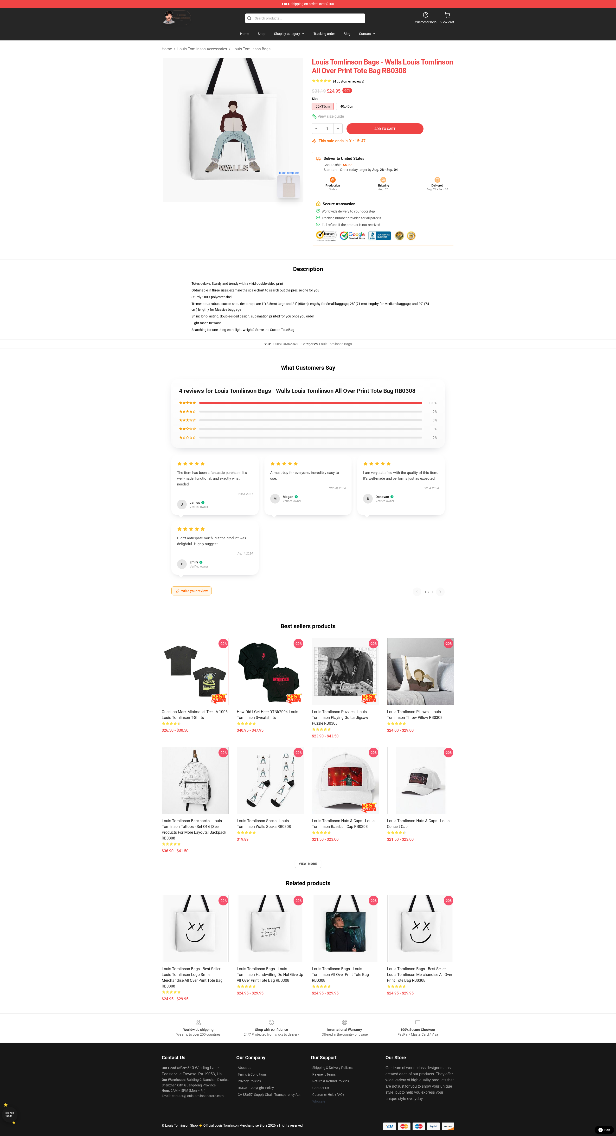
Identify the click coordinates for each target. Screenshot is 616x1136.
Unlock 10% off (10, 1114)
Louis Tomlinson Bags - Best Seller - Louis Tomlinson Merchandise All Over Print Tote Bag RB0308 (419, 975)
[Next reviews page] (440, 591)
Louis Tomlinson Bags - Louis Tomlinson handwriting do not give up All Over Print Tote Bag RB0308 (270, 975)
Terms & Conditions (252, 1074)
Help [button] (607, 1130)
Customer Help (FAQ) (328, 1095)
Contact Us (320, 1088)
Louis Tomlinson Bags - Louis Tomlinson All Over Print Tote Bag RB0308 (340, 975)
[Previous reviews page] (417, 591)
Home (167, 49)
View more (308, 863)
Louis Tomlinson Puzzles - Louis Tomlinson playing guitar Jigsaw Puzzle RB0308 (340, 718)
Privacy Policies (249, 1081)
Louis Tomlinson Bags (251, 49)
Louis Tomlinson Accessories (202, 49)
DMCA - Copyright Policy (256, 1088)
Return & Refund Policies (330, 1081)
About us (244, 1068)
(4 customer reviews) (348, 81)
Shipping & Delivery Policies (332, 1068)
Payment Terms (324, 1074)
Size (315, 99)
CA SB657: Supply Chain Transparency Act (269, 1095)
